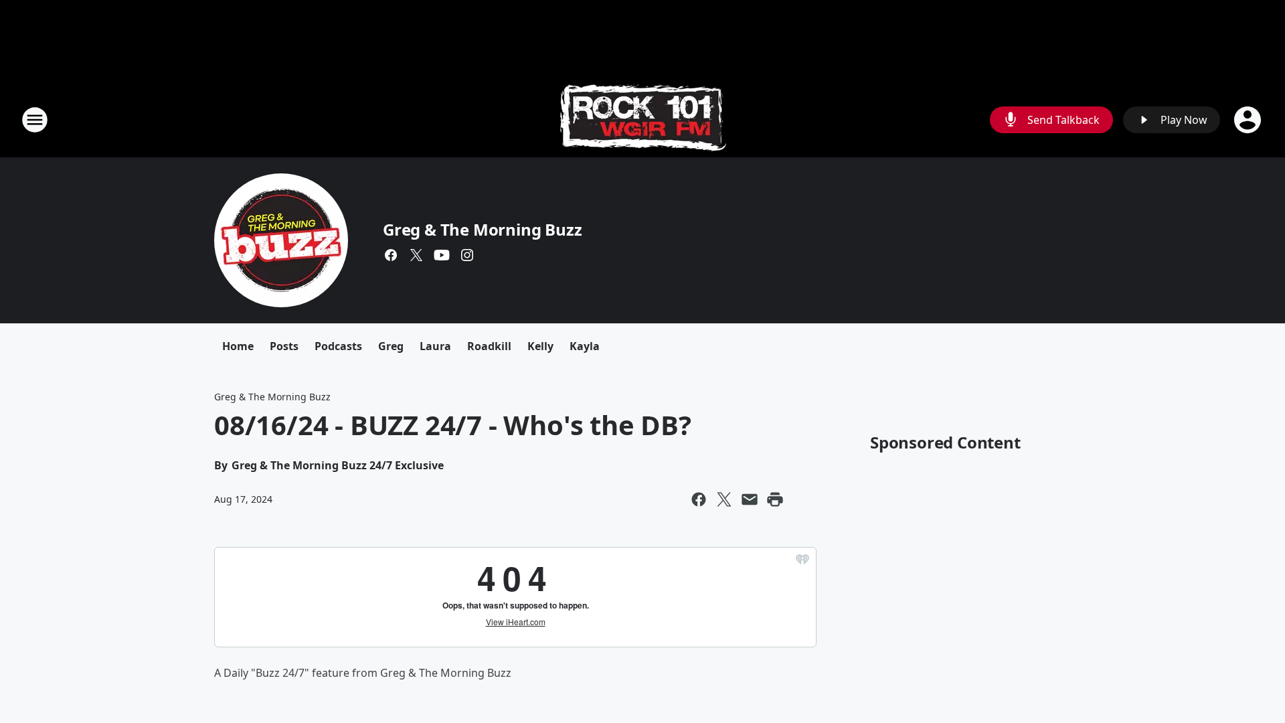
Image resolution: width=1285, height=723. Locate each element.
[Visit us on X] (416, 255)
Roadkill (489, 346)
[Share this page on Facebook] (698, 499)
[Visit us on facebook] (391, 255)
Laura (435, 346)
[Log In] (1249, 119)
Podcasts (338, 346)
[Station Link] (643, 119)
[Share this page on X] (724, 499)
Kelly (540, 346)
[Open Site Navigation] (34, 119)
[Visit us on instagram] (467, 255)
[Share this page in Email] (749, 499)
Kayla (585, 346)
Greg (391, 346)
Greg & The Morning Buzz (482, 229)
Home (238, 346)
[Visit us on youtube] (442, 255)
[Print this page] (775, 499)
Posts (284, 346)
